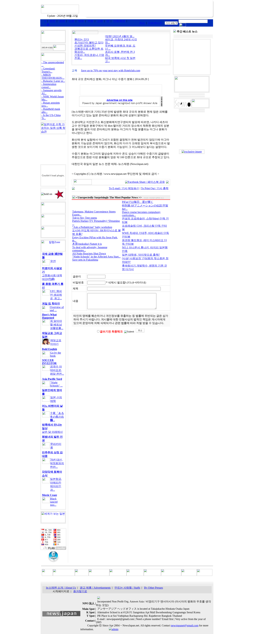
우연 (53, 261)
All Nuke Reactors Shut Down (89, 253)
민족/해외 (119, 20)
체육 (81, 20)
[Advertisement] (149, 9)
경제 (62, 20)
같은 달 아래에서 (52, 431)
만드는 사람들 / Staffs (127, 587)
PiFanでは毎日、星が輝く (137, 201)
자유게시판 (155, 22)
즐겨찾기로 (80, 591)
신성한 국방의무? (85, 45)
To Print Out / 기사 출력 (154, 188)
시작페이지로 (61, 591)
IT (108, 20)
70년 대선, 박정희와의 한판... (57, 463)
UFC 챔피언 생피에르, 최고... (56, 295)
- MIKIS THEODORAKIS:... (52, 76)
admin (115, 629)
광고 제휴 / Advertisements (95, 587)
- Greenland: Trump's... (48, 70)
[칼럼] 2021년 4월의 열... (119, 36)
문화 (90, 20)
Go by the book (55, 354)
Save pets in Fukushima (85, 259)
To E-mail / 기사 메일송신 (124, 188)
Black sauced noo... (54, 501)
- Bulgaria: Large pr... (53, 81)
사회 (71, 20)
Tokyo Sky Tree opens (84, 217)
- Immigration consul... (48, 86)
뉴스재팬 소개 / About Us (61, 587)
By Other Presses (153, 587)
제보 (142, 22)
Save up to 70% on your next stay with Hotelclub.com (110, 70)
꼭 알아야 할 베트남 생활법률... (56, 325)
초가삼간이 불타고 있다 (89, 42)
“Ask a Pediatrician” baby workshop (92, 227)
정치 (52, 20)
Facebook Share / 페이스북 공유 (146, 181)
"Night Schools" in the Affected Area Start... (96, 256)
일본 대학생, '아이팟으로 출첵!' (141, 254)
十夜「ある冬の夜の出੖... (57, 417)
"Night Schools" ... (56, 384)
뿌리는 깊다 (81, 39)
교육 (100, 20)
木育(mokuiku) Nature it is (87, 243)
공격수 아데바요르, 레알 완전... (57, 370)
